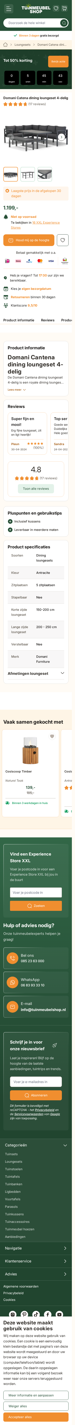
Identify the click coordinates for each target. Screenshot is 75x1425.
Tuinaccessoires (17, 1222)
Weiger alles (18, 1406)
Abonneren (39, 1095)
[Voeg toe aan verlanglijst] (63, 240)
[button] (24, 104)
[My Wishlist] (56, 8)
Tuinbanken (13, 1184)
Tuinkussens (14, 1214)
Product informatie (18, 320)
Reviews (48, 320)
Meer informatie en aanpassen (31, 1395)
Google (55, 1114)
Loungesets (22, 44)
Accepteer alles (20, 1417)
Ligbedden (13, 1192)
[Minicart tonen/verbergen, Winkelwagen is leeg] (64, 8)
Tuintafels (12, 1177)
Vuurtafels (12, 1199)
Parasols (11, 1207)
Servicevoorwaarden (28, 1114)
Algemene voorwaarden (21, 1286)
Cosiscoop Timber (18, 771)
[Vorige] (10, 137)
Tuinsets (11, 1154)
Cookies (9, 1300)
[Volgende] (61, 137)
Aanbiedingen (15, 1237)
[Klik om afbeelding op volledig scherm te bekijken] (36, 133)
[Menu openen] (8, 8)
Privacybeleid (13, 1293)
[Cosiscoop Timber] (30, 749)
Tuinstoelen (13, 1169)
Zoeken (39, 906)
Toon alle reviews (36, 489)
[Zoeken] (64, 23)
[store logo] (36, 8)
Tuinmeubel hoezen (19, 1229)
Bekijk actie (58, 61)
